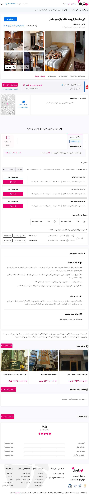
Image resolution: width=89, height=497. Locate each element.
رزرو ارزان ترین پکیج (10, 84)
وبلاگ (63, 4)
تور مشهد (78, 10)
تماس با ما (25, 4)
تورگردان (85, 10)
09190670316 (11, 4)
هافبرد (31, 170)
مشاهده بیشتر (7, 345)
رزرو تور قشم (39, 485)
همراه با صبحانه (37, 170)
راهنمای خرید (26, 473)
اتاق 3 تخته (58, 169)
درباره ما (18, 4)
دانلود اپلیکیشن (8, 482)
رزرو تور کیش (39, 479)
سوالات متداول (25, 476)
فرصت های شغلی (7, 485)
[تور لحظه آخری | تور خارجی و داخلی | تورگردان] (83, 3)
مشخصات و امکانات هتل (77, 76)
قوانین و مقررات (25, 482)
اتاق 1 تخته (71, 169)
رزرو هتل (40, 476)
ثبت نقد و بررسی (9, 416)
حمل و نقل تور (52, 76)
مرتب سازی (19, 169)
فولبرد (27, 170)
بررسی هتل (9, 67)
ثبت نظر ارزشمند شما (9, 389)
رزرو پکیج (13, 181)
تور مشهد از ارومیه (68, 10)
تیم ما (11, 479)
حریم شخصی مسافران (23, 479)
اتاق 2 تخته (65, 169)
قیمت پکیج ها (63, 76)
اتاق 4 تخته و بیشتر (49, 169)
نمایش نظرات (24, 107)
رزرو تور (40, 473)
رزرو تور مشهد (38, 482)
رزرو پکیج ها (11, 19)
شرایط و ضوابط (40, 76)
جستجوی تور (72, 4)
